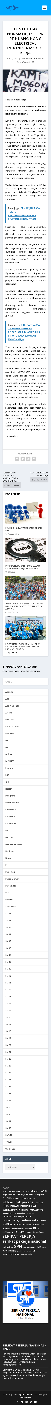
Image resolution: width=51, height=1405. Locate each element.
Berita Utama (12, 726)
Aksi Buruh (7, 1191)
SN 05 (8, 941)
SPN (18, 1246)
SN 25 (8, 1079)
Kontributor (31, 58)
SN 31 (8, 1121)
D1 (6, 740)
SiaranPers (22, 61)
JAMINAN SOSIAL (36, 1210)
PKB (7, 892)
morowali (27, 1225)
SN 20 (8, 1045)
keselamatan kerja (11, 1220)
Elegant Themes (25, 1394)
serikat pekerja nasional (24, 1241)
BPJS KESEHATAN (11, 1194)
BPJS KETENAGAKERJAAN (32, 1194)
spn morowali (29, 1247)
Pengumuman (12, 879)
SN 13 (8, 996)
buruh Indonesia (19, 1199)
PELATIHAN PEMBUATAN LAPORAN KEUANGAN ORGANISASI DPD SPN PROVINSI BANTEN (23, 646)
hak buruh (8, 1202)
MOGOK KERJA (15, 1225)
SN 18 (8, 1031)
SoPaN (8, 1135)
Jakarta (24, 1210)
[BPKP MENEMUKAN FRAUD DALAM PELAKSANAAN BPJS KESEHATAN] (25, 550)
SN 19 (8, 1038)
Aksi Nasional (12, 705)
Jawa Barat (7, 1213)
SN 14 (8, 1003)
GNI (7, 782)
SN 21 (8, 1052)
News (41, 58)
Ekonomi (9, 768)
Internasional (12, 802)
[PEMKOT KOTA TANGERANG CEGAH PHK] (25, 512)
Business (9, 733)
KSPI (6, 1224)
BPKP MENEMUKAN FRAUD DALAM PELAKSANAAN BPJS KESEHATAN (22, 567)
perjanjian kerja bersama (22, 1229)
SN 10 (8, 975)
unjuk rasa (21, 1251)
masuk (17, 670)
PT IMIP (29, 1232)
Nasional (9, 851)
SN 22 (8, 1058)
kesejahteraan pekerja (17, 1216)
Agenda (9, 692)
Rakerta (9, 899)
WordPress (25, 1397)
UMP (44, 1247)
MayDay (9, 837)
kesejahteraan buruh (25, 1213)
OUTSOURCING (38, 1225)
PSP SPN (20, 1231)
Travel (8, 1141)
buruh (7, 1198)
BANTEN (9, 719)
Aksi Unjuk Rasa (18, 1191)
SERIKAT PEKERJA (19, 1236)
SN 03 (8, 927)
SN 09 (8, 968)
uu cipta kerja (26, 1254)
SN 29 (8, 1107)
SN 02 (8, 920)
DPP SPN (31, 1198)
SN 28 (8, 1100)
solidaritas (8, 1247)
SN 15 (8, 1010)
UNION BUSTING (9, 1251)
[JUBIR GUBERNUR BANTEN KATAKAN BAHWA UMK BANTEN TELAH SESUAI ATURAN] (25, 588)
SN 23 (8, 1065)
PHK (36, 1228)
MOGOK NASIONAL (14, 844)
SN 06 (8, 948)
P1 (6, 865)
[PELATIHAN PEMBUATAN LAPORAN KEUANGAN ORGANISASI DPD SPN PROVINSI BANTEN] (25, 628)
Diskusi (8, 754)
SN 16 (8, 1017)
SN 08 (8, 962)
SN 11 (8, 982)
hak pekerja (24, 1202)
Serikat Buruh (38, 1232)
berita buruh (32, 1191)
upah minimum (11, 1254)
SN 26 (8, 1086)
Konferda (10, 816)
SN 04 (8, 934)
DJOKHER (9, 761)
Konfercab (10, 809)
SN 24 (8, 1072)
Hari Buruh (39, 1203)
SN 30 (8, 1114)
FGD (7, 775)
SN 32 (8, 1128)
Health (8, 788)
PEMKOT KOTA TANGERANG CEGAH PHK (23, 529)
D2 (6, 747)
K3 (14, 1213)
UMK (38, 1247)
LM (6, 830)
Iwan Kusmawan (11, 1209)
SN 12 (8, 989)
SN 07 (8, 955)
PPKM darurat (8, 1232)
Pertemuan (10, 885)
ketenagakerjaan (34, 1220)
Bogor (43, 1191)
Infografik (10, 795)
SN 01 (31, 61)
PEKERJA (7, 1228)
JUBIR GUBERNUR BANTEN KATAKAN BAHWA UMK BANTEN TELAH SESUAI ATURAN (24, 606)
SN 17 (8, 1024)
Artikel (8, 712)
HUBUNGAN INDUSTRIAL (20, 1206)
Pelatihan (10, 871)
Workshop (10, 1149)
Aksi (23, 58)
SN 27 (8, 1093)
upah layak (31, 1251)
